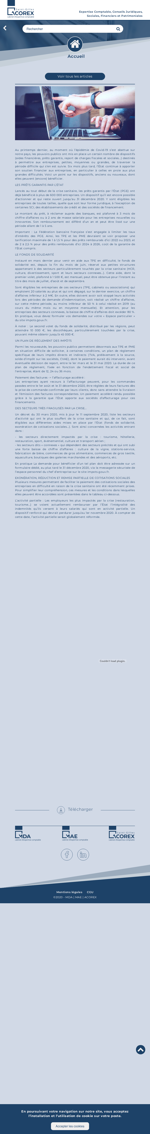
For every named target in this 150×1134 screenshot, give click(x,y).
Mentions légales (69, 892)
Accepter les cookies (70, 1126)
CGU (90, 892)
